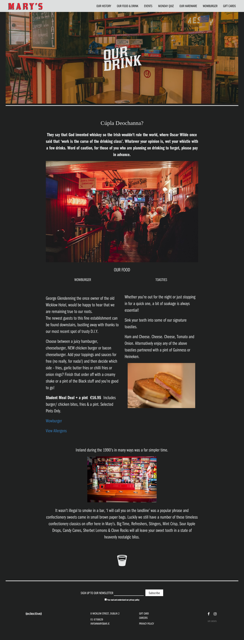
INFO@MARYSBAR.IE (100, 623)
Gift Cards (229, 6)
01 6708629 (96, 619)
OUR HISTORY (103, 6)
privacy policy (134, 599)
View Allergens (56, 430)
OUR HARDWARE (188, 6)
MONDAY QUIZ (166, 6)
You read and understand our (123, 599)
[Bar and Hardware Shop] (25, 6)
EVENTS (148, 6)
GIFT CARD (144, 613)
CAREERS (143, 618)
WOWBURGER (210, 6)
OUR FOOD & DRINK (127, 6)
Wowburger (54, 420)
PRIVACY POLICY (146, 623)
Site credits (212, 621)
